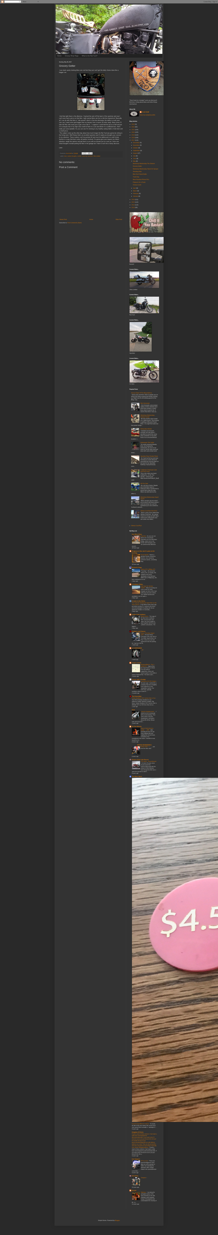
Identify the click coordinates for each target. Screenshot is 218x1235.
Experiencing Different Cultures (140, 1123)
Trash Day (136, 177)
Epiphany (143, 1192)
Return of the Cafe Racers (140, 759)
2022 (133, 127)
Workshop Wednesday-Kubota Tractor (147, 416)
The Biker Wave (137, 776)
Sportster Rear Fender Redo (149, 456)
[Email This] (83, 153)
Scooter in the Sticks (138, 601)
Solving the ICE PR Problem (148, 681)
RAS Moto (135, 1176)
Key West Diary (137, 534)
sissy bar (84, 156)
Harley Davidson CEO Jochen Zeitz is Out (144, 698)
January (135, 196)
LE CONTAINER (137, 648)
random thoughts (72, 156)
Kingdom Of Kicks (138, 1132)
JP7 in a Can (144, 1160)
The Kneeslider (137, 696)
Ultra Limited (96, 156)
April (134, 188)
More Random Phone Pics (141, 179)
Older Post (119, 219)
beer (65, 156)
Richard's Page (137, 567)
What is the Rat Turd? (89, 56)
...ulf (142, 650)
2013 (133, 207)
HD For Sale (144, 483)
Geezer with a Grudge (139, 679)
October (135, 148)
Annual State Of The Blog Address (141, 393)
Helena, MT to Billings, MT (148, 569)
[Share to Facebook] (89, 153)
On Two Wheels (137, 726)
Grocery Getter (137, 166)
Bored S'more (145, 616)
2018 (133, 137)
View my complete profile (147, 115)
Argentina (143, 536)
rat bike (79, 156)
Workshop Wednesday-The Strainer (144, 163)
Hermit (134, 1190)
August (135, 153)
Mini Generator (145, 403)
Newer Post (63, 219)
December (136, 142)
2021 (133, 129)
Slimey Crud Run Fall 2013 (148, 511)
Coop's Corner (136, 663)
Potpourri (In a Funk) (139, 182)
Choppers (144, 1177)
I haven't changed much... (148, 711)
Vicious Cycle (137, 185)
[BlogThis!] (85, 153)
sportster (90, 156)
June (134, 158)
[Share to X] (87, 153)
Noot (133, 710)
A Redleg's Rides (137, 584)
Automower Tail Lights (147, 442)
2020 (133, 132)
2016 (133, 199)
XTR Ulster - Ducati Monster (148, 761)
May (134, 161)
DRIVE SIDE (144, 746)
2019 (133, 135)
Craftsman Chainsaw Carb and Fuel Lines (148, 470)
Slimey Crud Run (136, 525)
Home (59, 56)
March (135, 191)
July (134, 156)
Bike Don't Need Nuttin (140, 174)
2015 (133, 202)
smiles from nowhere (138, 614)
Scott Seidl (145, 112)
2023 (133, 124)
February (136, 193)
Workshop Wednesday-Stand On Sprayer (145, 169)
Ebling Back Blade (146, 429)
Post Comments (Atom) (74, 223)
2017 (133, 140)
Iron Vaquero (136, 1159)
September (136, 150)
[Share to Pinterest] (91, 153)
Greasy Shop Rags (71, 56)
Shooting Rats (137, 171)
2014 (133, 205)
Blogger (117, 1220)
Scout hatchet (145, 554)
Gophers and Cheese (138, 631)
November (136, 145)
